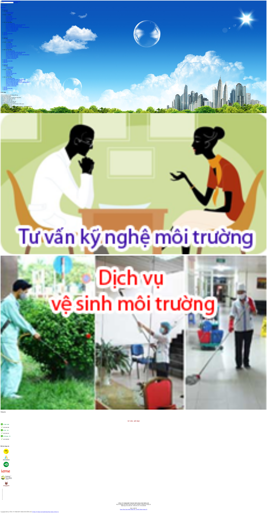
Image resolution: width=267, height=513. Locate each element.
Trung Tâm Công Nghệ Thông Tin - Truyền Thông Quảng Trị (133, 509)
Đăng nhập (3, 7)
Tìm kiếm (16, 2)
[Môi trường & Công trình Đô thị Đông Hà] (10, 1)
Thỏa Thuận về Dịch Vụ (53, 511)
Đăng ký (5, 5)
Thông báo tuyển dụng (23, 414)
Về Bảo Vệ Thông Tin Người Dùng (40, 511)
